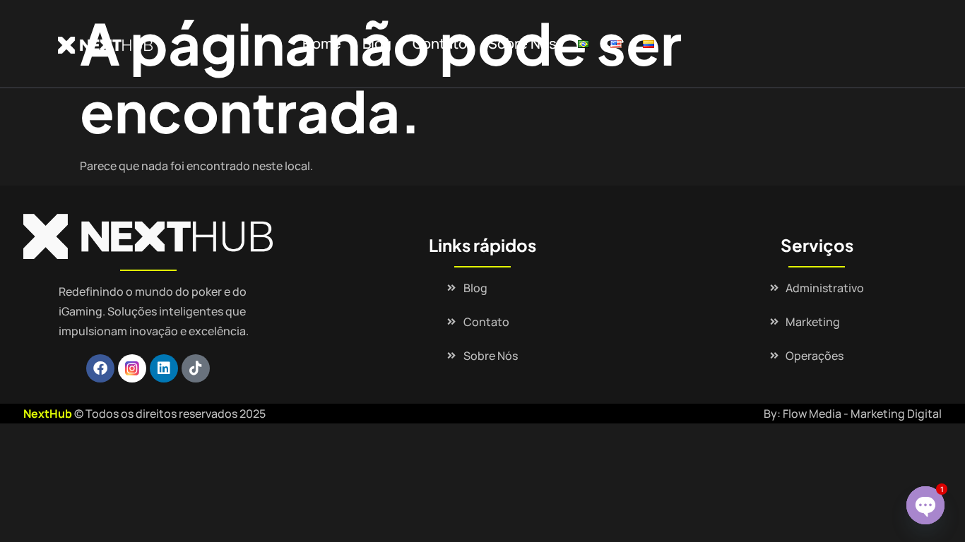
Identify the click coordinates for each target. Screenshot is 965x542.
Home (321, 43)
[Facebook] (100, 368)
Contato (440, 43)
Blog (376, 43)
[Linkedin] (164, 368)
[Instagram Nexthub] (132, 368)
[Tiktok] (196, 368)
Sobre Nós (522, 43)
